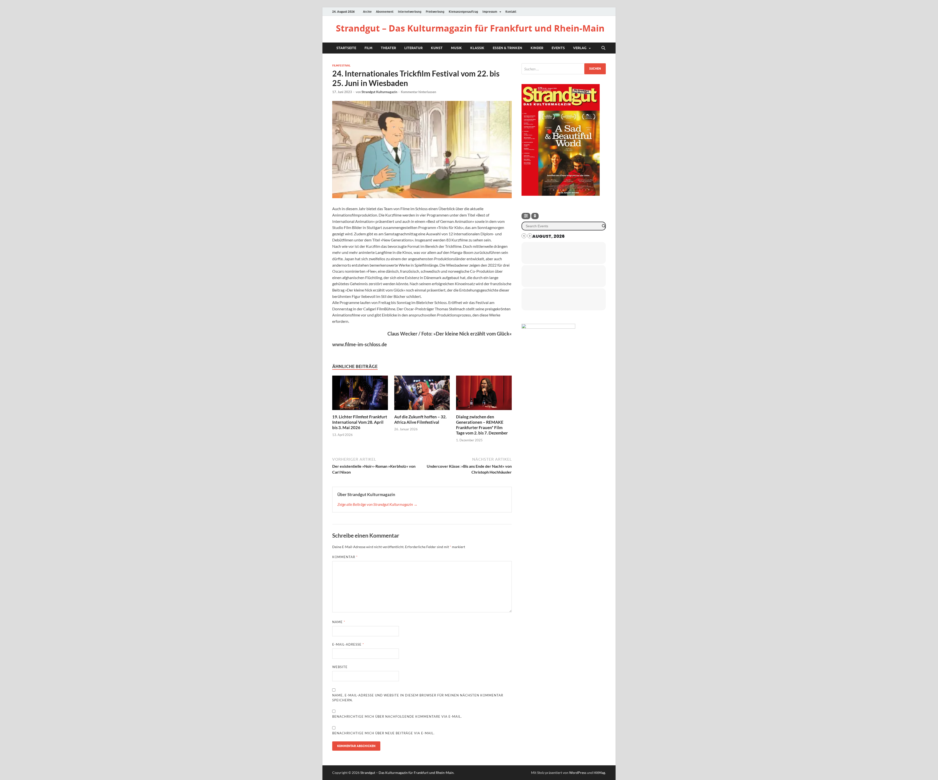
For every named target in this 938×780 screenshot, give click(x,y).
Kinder (537, 48)
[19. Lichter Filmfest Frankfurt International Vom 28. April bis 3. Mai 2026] (360, 394)
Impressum (489, 11)
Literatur (413, 48)
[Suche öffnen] (603, 48)
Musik (456, 48)
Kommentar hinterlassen (418, 92)
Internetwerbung (409, 11)
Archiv (367, 11)
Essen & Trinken (507, 48)
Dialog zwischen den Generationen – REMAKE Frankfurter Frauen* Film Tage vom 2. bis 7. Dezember (482, 424)
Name (338, 622)
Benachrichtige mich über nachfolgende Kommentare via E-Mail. (397, 716)
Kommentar (345, 557)
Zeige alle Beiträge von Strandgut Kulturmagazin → (377, 504)
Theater (388, 48)
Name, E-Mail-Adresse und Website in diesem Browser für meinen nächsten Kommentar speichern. (417, 697)
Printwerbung (435, 11)
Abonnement (385, 11)
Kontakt (510, 11)
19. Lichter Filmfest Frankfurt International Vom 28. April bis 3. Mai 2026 (359, 422)
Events (558, 48)
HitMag (599, 772)
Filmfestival (341, 65)
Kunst (437, 48)
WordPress (577, 772)
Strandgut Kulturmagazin (379, 92)
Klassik (477, 48)
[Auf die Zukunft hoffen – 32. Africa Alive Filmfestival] (422, 394)
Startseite (346, 48)
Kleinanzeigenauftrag (463, 11)
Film (368, 48)
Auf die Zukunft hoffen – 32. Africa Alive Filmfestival (420, 419)
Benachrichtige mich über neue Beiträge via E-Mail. (383, 733)
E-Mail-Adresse (348, 644)
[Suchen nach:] (564, 68)
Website (340, 667)
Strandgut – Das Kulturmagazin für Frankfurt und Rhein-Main (470, 28)
